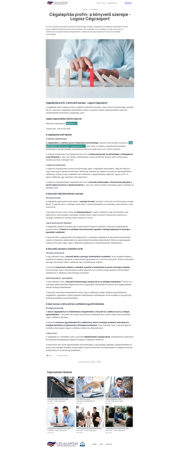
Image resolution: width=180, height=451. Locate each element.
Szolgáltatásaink (112, 3)
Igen (93, 361)
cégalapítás (71, 123)
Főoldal (98, 3)
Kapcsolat (128, 3)
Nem (100, 361)
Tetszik (50, 355)
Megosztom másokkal (63, 355)
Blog (103, 3)
